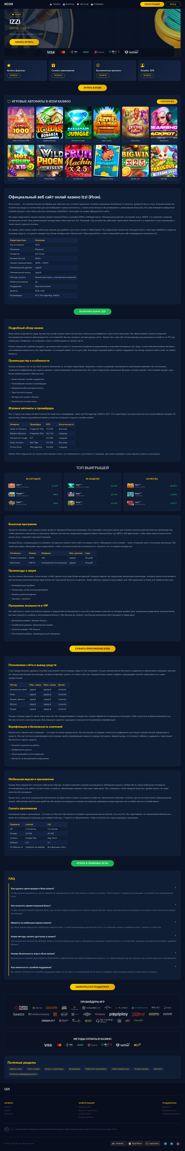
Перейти (13, 75)
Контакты (158, 1069)
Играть (7, 1110)
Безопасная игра (169, 1110)
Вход (173, 4)
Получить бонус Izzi (92, 312)
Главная (7, 1107)
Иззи (8, 4)
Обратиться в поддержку (92, 987)
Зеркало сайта (16, 1069)
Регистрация (152, 4)
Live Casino (8, 1114)
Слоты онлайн (33, 1069)
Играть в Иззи (92, 88)
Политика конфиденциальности (23, 1074)
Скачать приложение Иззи (92, 649)
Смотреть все (167, 101)
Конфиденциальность (171, 1114)
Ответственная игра (120, 1069)
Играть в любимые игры (92, 863)
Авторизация (74, 1069)
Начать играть (24, 42)
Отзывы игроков (142, 1069)
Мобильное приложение (95, 1069)
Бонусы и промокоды (54, 1069)
